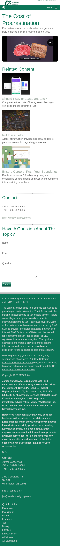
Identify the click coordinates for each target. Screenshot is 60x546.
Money (5, 526)
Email (5, 253)
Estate (5, 515)
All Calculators (9, 541)
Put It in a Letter (13, 135)
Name (5, 243)
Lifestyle (6, 530)
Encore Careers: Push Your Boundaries (30, 171)
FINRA (19, 388)
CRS (4, 452)
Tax (4, 523)
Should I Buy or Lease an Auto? (24, 99)
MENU (50, 7)
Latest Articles (9, 533)
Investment (7, 512)
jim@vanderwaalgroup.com (16, 218)
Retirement (8, 508)
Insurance (7, 519)
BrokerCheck (21, 302)
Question (7, 263)
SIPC (27, 388)
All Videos (7, 537)
